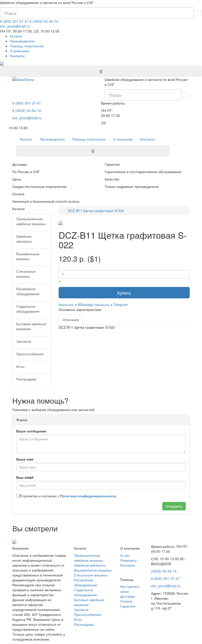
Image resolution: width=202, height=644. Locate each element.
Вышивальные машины (93, 570)
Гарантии (127, 606)
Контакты (17, 55)
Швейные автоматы (90, 565)
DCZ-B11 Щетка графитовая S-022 (96, 210)
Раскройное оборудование (85, 582)
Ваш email (25, 477)
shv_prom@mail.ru (15, 26)
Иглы (78, 619)
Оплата (126, 601)
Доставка (127, 596)
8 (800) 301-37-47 (14, 21)
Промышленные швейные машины (88, 558)
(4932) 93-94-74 (164, 571)
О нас (125, 555)
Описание (71, 319)
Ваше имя (24, 459)
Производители (22, 40)
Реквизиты (128, 560)
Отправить (174, 506)
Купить (124, 292)
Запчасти (81, 609)
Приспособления (87, 614)
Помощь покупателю (27, 45)
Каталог (16, 36)
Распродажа (84, 624)
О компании (19, 50)
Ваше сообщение (31, 431)
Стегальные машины (91, 574)
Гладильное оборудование (85, 592)
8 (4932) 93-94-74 (44, 21)
